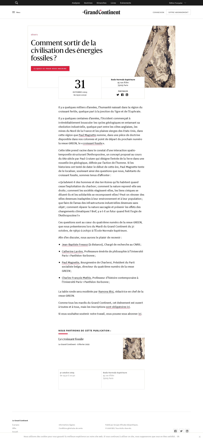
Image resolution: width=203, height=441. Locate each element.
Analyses (76, 2)
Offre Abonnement (178, 12)
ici (140, 314)
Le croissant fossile (71, 339)
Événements (125, 2)
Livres (113, 2)
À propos (15, 424)
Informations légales (67, 424)
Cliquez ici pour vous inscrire (50, 68)
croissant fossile (92, 143)
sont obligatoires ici (118, 307)
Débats (34, 34)
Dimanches (101, 2)
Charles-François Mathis (76, 278)
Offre (14, 428)
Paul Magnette (87, 135)
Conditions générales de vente (71, 428)
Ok (178, 436)
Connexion (158, 12)
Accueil (15, 431)
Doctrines (88, 2)
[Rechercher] (30, 2)
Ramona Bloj (106, 291)
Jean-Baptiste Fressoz (75, 244)
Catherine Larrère (72, 251)
